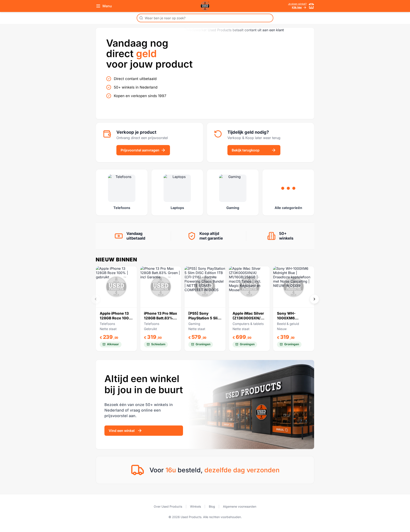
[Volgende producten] (314, 299)
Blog (212, 506)
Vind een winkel (122, 430)
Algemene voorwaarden (239, 506)
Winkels (195, 506)
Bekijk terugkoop (245, 150)
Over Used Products (168, 506)
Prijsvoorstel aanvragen (140, 150)
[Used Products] (205, 6)
